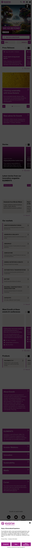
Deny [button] (16, 544)
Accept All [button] (5, 544)
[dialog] (16, 535)
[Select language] (30, 523)
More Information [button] (26, 544)
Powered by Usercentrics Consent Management (16, 547)
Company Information (12, 539)
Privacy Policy (4, 539)
